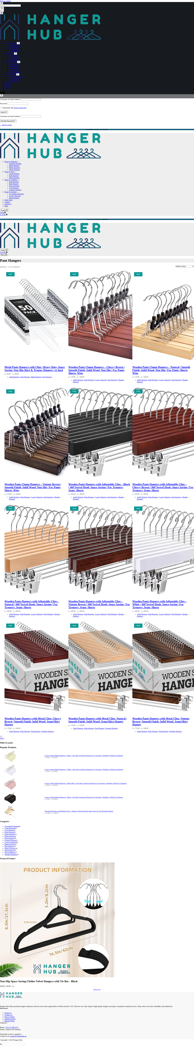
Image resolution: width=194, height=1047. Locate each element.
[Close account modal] (1, 95)
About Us (7, 1013)
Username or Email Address (10, 99)
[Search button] (2, 9)
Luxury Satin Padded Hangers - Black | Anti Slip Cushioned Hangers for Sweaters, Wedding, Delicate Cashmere (84, 797)
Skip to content (5, 1)
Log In (3, 112)
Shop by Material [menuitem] (10, 43)
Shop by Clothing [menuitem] (10, 62)
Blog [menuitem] (6, 89)
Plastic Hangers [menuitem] (14, 49)
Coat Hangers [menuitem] (14, 70)
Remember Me (8, 108)
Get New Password (7, 121)
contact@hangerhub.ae (18, 1036)
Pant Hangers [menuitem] (14, 66)
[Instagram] (4, 93)
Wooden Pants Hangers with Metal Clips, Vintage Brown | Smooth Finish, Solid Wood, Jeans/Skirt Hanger (160, 721)
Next (2, 738)
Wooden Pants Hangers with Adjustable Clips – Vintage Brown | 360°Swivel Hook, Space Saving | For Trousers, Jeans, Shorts (99, 604)
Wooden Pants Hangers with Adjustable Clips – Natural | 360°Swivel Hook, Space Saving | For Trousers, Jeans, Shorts (31, 604)
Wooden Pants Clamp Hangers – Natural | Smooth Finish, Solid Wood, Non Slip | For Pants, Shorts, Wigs (161, 370)
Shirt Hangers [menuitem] (14, 64)
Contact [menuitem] (7, 85)
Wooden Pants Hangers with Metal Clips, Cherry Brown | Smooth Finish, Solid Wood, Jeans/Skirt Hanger (32, 721)
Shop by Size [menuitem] (9, 53)
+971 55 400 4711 (11, 1027)
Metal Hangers (36, 377)
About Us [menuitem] (7, 87)
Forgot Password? (20, 108)
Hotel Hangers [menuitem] (14, 81)
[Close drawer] (1, 13)
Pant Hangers (47, 377)
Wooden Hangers (47, 731)
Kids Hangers (25, 377)
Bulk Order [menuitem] (8, 83)
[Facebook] (1, 93)
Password (3, 103)
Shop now (97, 990)
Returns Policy (9, 1021)
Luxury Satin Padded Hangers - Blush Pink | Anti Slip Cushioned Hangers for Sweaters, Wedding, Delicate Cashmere (86, 783)
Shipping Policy (10, 1019)
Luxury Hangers (101, 380)
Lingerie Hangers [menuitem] (15, 72)
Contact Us (8, 1015)
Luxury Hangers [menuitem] (15, 78)
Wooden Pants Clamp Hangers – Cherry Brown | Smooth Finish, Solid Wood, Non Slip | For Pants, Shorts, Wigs (96, 370)
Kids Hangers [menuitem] (14, 58)
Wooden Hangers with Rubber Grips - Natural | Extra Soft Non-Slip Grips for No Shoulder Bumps (79, 811)
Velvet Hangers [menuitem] (14, 51)
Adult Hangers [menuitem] (14, 56)
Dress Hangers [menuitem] (14, 68)
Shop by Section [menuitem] (10, 74)
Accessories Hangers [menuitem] (16, 76)
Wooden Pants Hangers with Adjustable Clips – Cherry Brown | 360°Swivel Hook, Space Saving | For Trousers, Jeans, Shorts (162, 487)
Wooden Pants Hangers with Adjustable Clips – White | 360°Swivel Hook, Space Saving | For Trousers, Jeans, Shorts (159, 604)
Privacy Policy (9, 1017)
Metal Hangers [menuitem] (14, 47)
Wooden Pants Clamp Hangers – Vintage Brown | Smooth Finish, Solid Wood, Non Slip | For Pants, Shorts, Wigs (32, 487)
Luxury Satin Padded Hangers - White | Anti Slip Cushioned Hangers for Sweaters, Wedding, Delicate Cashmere (84, 769)
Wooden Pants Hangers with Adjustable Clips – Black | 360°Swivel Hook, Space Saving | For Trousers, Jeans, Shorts (99, 487)
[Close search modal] (1, 3)
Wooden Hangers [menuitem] (15, 45)
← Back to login (6, 125)
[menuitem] (18, 43)
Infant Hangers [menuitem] (14, 60)
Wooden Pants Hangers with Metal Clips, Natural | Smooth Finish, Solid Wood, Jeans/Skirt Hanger (97, 720)
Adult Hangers (14, 377)
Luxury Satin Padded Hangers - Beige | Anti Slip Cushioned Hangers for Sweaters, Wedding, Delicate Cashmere (84, 755)
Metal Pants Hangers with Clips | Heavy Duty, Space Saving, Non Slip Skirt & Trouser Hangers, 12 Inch (34, 369)
